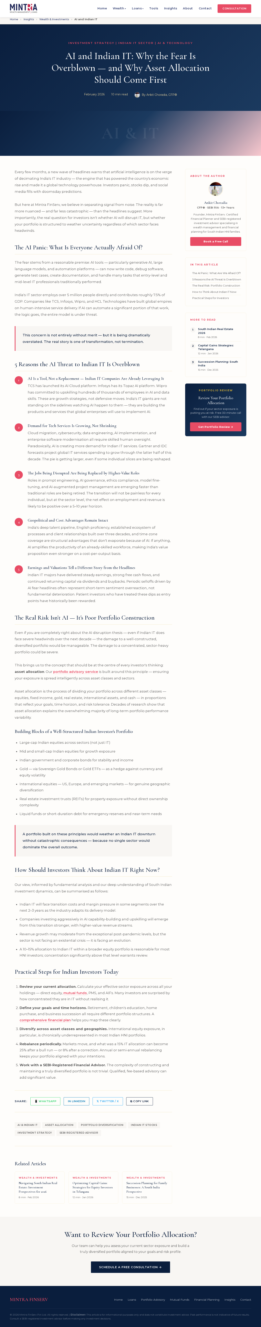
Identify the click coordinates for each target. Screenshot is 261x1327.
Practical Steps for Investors (210, 298)
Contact (205, 8)
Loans (138, 8)
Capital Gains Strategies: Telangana (216, 347)
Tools (153, 8)
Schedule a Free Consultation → (130, 1267)
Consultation (234, 8)
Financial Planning (206, 1299)
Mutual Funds (179, 1299)
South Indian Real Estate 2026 (215, 330)
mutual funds (75, 993)
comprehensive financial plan (45, 1020)
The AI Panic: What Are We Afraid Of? (216, 273)
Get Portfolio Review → (215, 426)
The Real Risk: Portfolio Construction (216, 285)
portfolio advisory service (75, 672)
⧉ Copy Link (139, 1101)
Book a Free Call (215, 241)
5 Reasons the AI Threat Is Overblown (216, 279)
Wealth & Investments (54, 19)
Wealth (119, 8)
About (188, 8)
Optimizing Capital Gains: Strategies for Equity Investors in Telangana (93, 1187)
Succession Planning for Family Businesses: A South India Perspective (146, 1187)
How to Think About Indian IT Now (214, 291)
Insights (170, 8)
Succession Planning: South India (218, 363)
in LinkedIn (76, 1101)
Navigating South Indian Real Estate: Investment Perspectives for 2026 (38, 1187)
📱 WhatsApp (45, 1101)
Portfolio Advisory (153, 1299)
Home (102, 8)
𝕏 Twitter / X (108, 1101)
